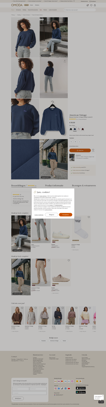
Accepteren (65, 214)
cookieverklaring (58, 205)
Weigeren (51, 214)
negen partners (43, 196)
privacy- (51, 205)
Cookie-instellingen (39, 214)
